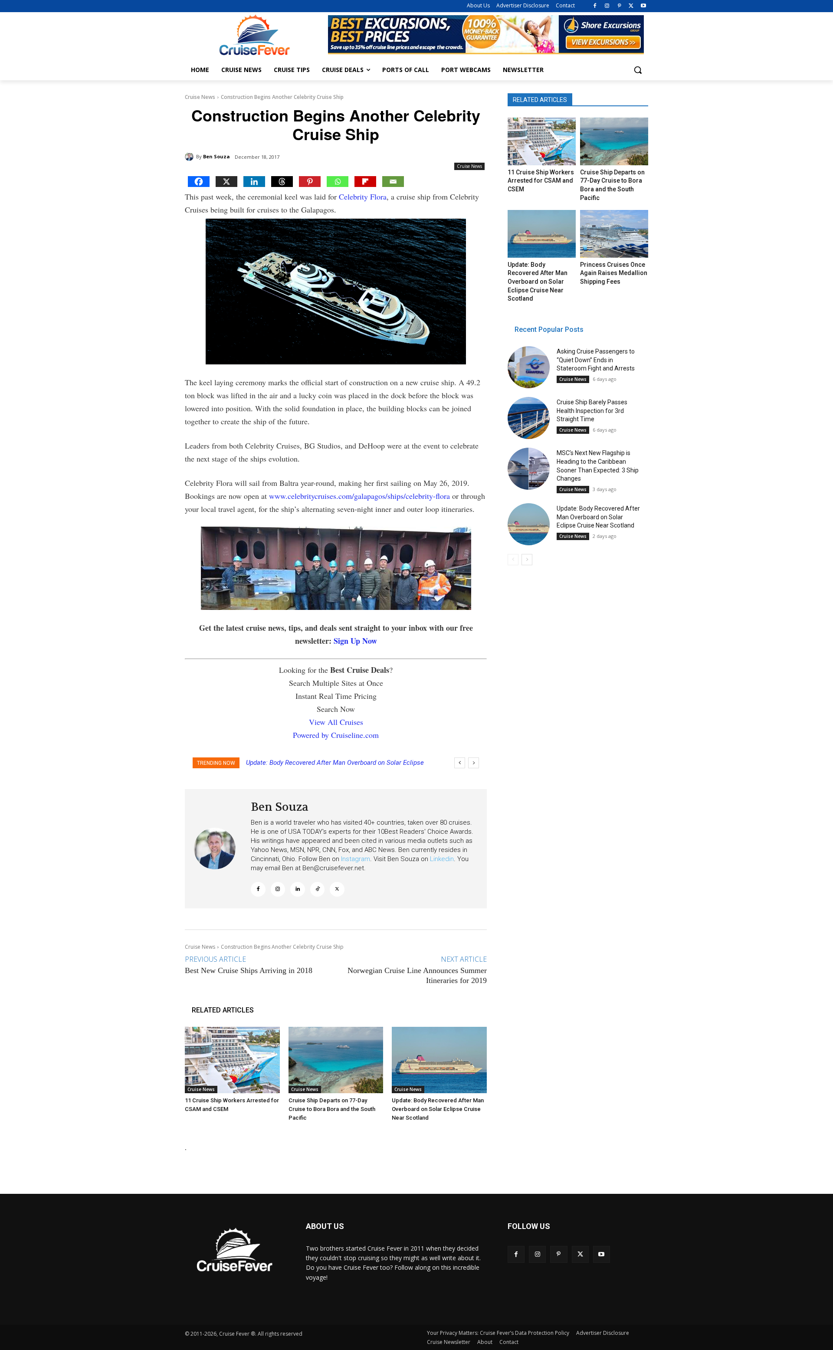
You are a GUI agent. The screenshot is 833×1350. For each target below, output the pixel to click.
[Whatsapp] (338, 181)
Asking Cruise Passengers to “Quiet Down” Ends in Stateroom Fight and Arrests (596, 360)
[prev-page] (513, 559)
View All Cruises (336, 722)
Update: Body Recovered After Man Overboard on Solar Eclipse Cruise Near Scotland (438, 1109)
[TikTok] (317, 889)
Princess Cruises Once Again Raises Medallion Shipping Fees (613, 273)
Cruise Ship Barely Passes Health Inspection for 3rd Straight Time (592, 411)
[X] (631, 6)
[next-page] (526, 559)
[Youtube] (643, 6)
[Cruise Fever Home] (254, 35)
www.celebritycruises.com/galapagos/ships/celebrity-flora (359, 496)
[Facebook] (595, 6)
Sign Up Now (355, 640)
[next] (473, 762)
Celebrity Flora (363, 196)
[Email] (393, 181)
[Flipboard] (365, 181)
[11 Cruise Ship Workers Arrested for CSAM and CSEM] (232, 1060)
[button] (637, 69)
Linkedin (442, 859)
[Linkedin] (254, 181)
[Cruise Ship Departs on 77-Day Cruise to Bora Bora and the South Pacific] (336, 1060)
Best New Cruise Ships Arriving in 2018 (248, 970)
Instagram (355, 859)
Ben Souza (216, 156)
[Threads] (282, 181)
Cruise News (200, 97)
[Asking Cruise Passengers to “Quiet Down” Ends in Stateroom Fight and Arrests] (529, 367)
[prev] (459, 762)
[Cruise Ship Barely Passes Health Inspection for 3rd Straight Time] (529, 418)
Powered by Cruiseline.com (336, 735)
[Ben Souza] (190, 156)
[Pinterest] (619, 6)
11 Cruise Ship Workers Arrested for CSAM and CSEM (541, 181)
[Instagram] (607, 6)
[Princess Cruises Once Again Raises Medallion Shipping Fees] (614, 234)
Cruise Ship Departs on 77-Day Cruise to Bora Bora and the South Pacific (332, 1109)
